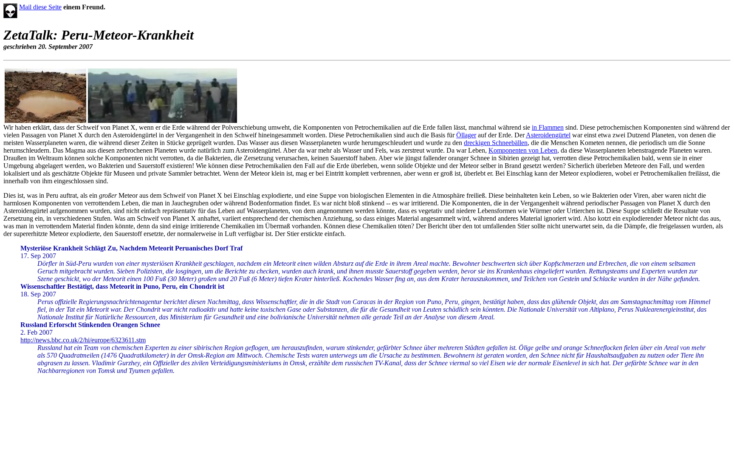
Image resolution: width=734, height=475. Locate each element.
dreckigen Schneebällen (496, 142)
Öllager (466, 135)
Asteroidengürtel (548, 135)
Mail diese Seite (40, 7)
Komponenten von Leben (522, 150)
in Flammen (548, 127)
